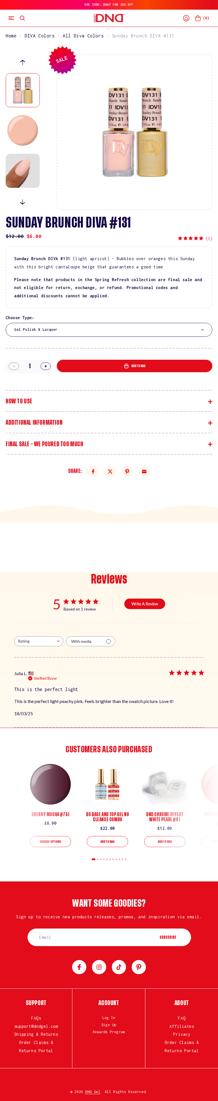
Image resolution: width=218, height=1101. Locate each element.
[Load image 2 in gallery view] (23, 130)
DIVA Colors (40, 35)
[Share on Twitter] (110, 471)
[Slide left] (22, 62)
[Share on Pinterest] (127, 471)
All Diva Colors (83, 35)
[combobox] (109, 330)
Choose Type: (20, 317)
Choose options (50, 841)
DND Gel (92, 1092)
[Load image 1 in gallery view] (23, 90)
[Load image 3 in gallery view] (23, 171)
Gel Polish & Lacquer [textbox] (36, 329)
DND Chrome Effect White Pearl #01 (164, 817)
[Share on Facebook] (93, 471)
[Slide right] (22, 202)
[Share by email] (144, 471)
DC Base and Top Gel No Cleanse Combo (107, 817)
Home (11, 35)
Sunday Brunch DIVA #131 (143, 35)
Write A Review (144, 603)
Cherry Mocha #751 (51, 814)
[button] (11, 18)
